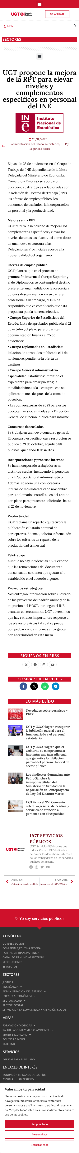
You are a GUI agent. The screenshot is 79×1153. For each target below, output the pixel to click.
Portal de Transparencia (20, 953)
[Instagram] (44, 664)
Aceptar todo (39, 1124)
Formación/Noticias (17, 1025)
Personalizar (39, 1134)
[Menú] (5, 26)
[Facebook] (35, 664)
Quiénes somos (13, 943)
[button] (39, 4)
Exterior (8, 1044)
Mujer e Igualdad (14, 1034)
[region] (39, 1118)
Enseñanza (10, 987)
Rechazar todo (40, 1144)
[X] (26, 664)
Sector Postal (12, 1005)
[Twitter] (42, 867)
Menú (11, 26)
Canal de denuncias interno (23, 957)
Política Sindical (14, 1039)
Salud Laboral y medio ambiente (25, 1030)
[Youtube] (53, 664)
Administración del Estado (27, 144)
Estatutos (9, 966)
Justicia (7, 982)
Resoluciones (12, 962)
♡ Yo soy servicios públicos (39, 918)
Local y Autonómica (17, 996)
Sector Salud (12, 1000)
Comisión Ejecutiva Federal (22, 948)
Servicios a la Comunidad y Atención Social (34, 1010)
